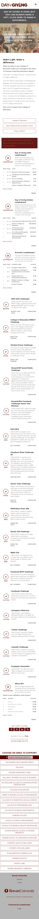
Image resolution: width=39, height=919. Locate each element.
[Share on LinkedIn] (22, 729)
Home (19, 882)
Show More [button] (7, 189)
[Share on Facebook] (11, 729)
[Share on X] (16, 729)
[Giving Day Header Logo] (14, 4)
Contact (19, 879)
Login (19, 908)
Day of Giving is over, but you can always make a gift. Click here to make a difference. (20, 16)
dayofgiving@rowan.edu (19, 741)
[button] (27, 729)
